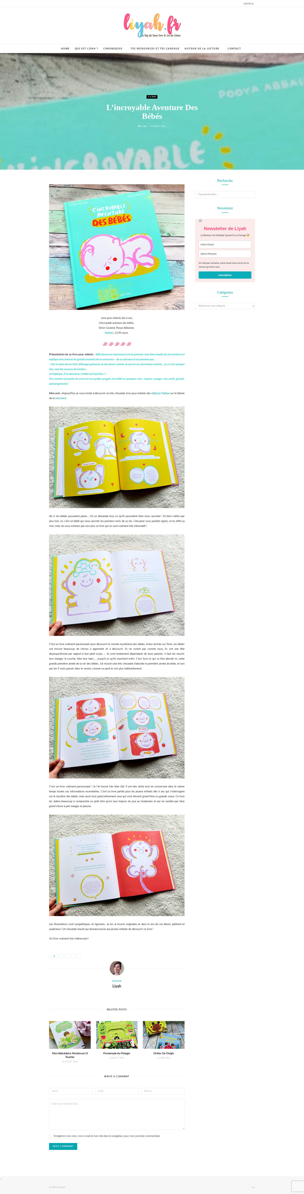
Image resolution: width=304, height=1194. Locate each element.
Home (65, 48)
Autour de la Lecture (202, 48)
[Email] (31, 218)
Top (253, 1187)
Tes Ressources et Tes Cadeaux (155, 48)
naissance (60, 398)
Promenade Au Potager (116, 1053)
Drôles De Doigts (164, 1053)
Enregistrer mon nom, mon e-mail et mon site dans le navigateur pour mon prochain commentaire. (107, 1136)
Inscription (225, 275)
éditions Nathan (160, 393)
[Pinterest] (31, 209)
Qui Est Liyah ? (86, 48)
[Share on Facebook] (31, 191)
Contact (234, 48)
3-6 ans (152, 97)
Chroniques (112, 48)
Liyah (144, 126)
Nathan (109, 333)
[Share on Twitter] (31, 200)
